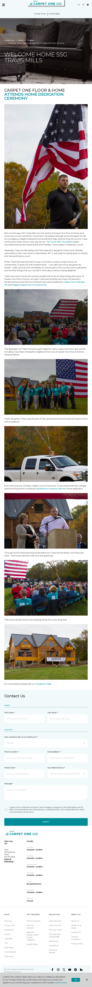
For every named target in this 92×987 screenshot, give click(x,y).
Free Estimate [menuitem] (10, 952)
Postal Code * (9, 768)
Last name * (52, 712)
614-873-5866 (54, 14)
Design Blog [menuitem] (32, 944)
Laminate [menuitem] (8, 939)
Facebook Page (43, 684)
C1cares (30, 40)
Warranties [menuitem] (53, 941)
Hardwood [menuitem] (8, 930)
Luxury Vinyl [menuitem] (9, 925)
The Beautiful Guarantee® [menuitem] (55, 935)
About (20, 40)
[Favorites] (83, 4)
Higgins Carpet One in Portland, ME (29, 285)
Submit (46, 822)
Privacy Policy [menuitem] (77, 944)
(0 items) (88, 5)
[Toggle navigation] (3, 4)
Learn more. (61, 982)
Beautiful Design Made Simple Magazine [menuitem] (32, 936)
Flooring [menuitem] (8, 921)
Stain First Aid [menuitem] (55, 925)
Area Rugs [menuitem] (8, 947)
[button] (79, 4)
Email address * (53, 752)
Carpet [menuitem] (7, 934)
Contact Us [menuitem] (76, 932)
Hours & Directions (9, 860)
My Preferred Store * (56, 768)
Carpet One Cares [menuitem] (76, 926)
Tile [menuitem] (6, 943)
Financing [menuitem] (8, 956)
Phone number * (11, 752)
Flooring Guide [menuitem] (55, 930)
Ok (75, 980)
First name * (9, 712)
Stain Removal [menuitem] (55, 921)
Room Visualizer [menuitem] (34, 921)
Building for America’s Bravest (51, 489)
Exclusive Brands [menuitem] (53, 951)
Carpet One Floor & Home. (22, 969)
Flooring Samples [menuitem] (30, 926)
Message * (8, 783)
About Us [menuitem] (75, 921)
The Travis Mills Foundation (59, 242)
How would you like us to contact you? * (21, 737)
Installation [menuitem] (54, 946)
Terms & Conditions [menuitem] (76, 938)
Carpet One (9, 40)
